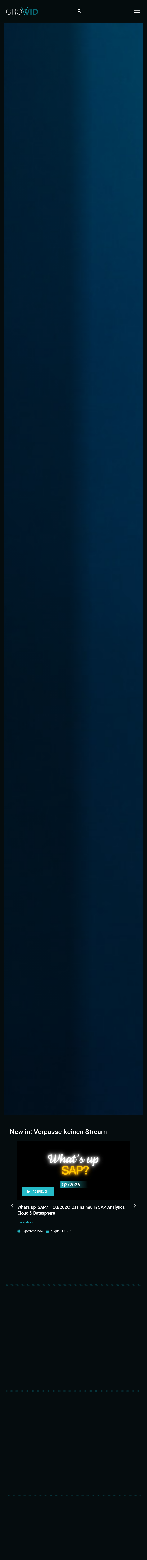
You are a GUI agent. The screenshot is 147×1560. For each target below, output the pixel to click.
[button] (79, 11)
